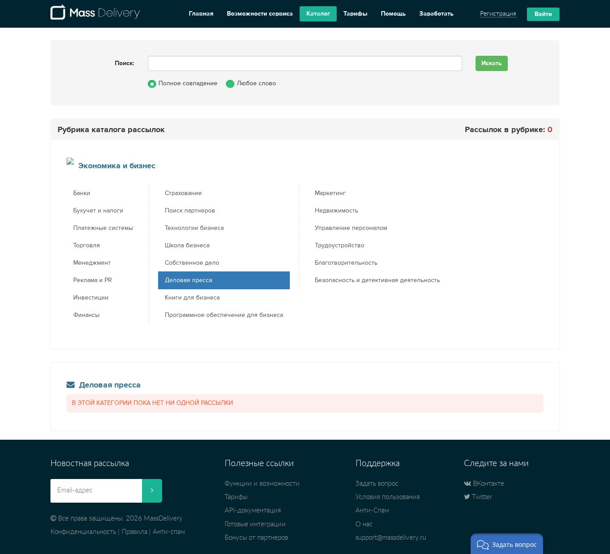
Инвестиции (91, 298)
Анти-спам (169, 532)
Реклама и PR (92, 280)
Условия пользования (387, 497)
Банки (81, 193)
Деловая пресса (188, 280)
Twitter (481, 497)
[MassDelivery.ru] (95, 14)
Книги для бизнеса (192, 298)
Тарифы (355, 14)
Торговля (86, 245)
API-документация (253, 510)
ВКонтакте (487, 483)
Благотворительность (346, 263)
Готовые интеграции (255, 524)
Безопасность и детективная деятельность (377, 280)
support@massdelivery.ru (390, 537)
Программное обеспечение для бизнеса (224, 315)
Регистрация (498, 14)
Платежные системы (103, 228)
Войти (543, 14)
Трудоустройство (339, 245)
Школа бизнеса (187, 245)
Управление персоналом (351, 228)
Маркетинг (330, 193)
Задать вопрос (376, 483)
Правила (134, 532)
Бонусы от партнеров (256, 537)
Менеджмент (92, 263)
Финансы (86, 315)
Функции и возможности (262, 483)
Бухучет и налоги (98, 211)
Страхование (183, 193)
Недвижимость (336, 211)
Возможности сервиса (260, 14)
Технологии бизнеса (194, 228)
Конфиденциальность (83, 532)
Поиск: (124, 63)
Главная (201, 14)
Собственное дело (192, 263)
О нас (363, 524)
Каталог (318, 14)
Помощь (393, 14)
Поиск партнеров (190, 211)
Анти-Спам (372, 510)
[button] (507, 543)
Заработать (436, 14)
